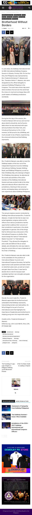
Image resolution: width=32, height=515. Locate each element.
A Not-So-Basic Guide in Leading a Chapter (23, 365)
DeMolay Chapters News (12, 12)
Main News (9, 16)
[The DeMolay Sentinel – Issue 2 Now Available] (6, 417)
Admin (5, 28)
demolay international (8, 334)
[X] (7, 32)
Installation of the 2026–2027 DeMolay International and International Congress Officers (20, 427)
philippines (14, 342)
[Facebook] (3, 32)
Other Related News (6, 18)
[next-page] (6, 436)
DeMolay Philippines (7, 338)
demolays (16, 338)
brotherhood (10, 332)
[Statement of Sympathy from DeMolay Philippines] (6, 408)
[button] (3, 7)
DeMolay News (17, 15)
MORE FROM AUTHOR (22, 401)
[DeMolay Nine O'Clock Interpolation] (16, 491)
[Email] (12, 32)
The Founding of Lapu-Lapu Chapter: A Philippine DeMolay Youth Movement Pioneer (8, 367)
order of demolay (23, 340)
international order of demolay (10, 340)
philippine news (6, 342)
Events (23, 15)
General (4, 16)
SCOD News (15, 18)
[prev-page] (3, 436)
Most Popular (22, 16)
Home (3, 12)
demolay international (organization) (11, 336)
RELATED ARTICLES (8, 401)
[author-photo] (16, 387)
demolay (17, 332)
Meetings (15, 16)
